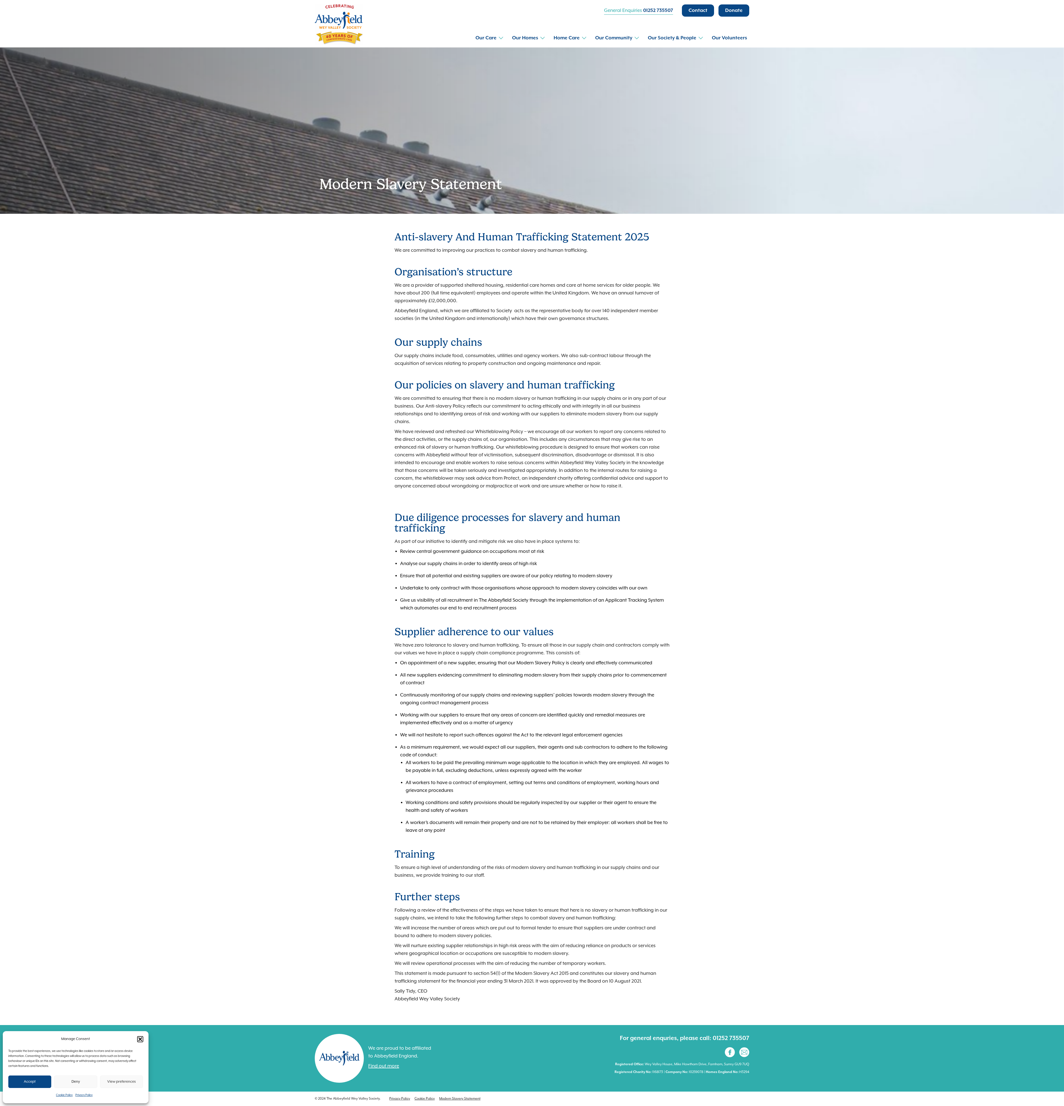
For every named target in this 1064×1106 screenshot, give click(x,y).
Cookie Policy (64, 1095)
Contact (698, 10)
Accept (30, 1082)
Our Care (486, 38)
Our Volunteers (729, 38)
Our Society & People (672, 38)
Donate (734, 10)
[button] (140, 1039)
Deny (75, 1082)
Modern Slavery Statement (459, 1099)
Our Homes (525, 38)
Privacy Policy (84, 1095)
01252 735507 (658, 10)
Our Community (613, 38)
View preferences (121, 1082)
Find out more (383, 1066)
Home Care (567, 38)
